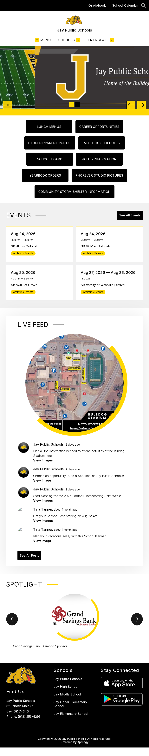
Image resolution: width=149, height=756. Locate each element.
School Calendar (125, 5)
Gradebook (97, 5)
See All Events (129, 215)
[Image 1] (71, 104)
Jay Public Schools (68, 679)
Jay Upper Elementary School (70, 704)
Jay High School (66, 687)
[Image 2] (77, 104)
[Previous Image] (130, 105)
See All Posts (29, 555)
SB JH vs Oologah (25, 246)
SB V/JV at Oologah (96, 246)
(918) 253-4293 (29, 716)
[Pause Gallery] (7, 105)
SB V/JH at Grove (25, 285)
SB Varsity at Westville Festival (104, 285)
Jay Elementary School (71, 714)
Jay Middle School (67, 694)
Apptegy (82, 742)
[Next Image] (141, 105)
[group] (74, 621)
